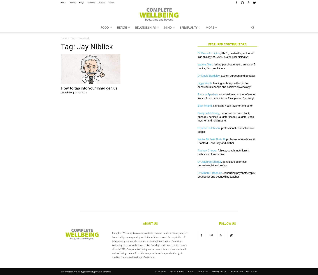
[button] (252, 28)
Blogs (81, 2)
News (111, 2)
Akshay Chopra (207, 150)
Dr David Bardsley (209, 75)
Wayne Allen (205, 64)
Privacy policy (219, 271)
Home (63, 2)
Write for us (161, 271)
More (210, 27)
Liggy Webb (205, 83)
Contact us (203, 271)
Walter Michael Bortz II (211, 139)
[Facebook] (236, 2)
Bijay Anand (205, 105)
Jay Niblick (66, 92)
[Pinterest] (248, 2)
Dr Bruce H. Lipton (209, 53)
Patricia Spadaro (208, 94)
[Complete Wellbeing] (159, 14)
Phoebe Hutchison (209, 128)
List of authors (177, 271)
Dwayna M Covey (208, 113)
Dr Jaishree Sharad (209, 161)
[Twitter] (254, 2)
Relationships (145, 27)
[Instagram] (242, 2)
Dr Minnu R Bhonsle (210, 172)
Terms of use (236, 271)
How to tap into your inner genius (89, 88)
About (191, 271)
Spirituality (188, 27)
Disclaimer (251, 271)
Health (122, 27)
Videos (73, 2)
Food (105, 27)
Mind (168, 27)
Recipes (91, 2)
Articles (101, 2)
